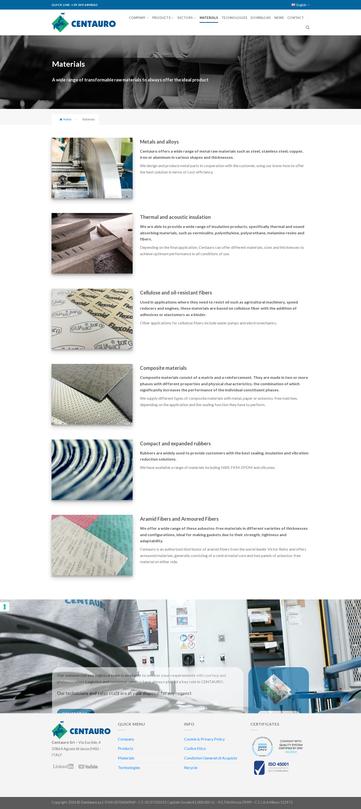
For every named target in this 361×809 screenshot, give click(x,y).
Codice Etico (195, 748)
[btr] (92, 319)
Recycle (190, 767)
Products (161, 18)
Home (67, 119)
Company (137, 18)
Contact (295, 18)
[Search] (307, 27)
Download (261, 18)
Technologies (234, 18)
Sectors (185, 18)
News (279, 18)
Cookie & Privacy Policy (204, 739)
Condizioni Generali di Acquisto (210, 758)
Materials (209, 18)
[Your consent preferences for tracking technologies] (4, 606)
